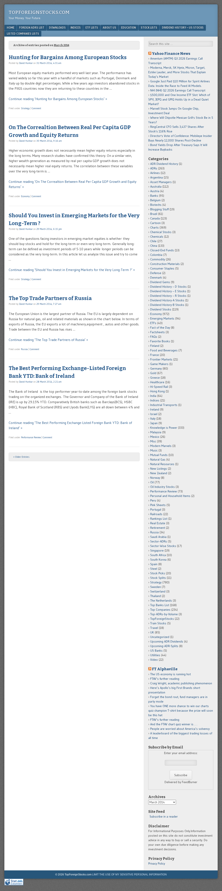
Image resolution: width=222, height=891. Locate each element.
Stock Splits (158, 578)
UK (152, 632)
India (153, 396)
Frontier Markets (161, 359)
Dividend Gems (160, 282)
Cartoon (155, 223)
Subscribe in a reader (164, 816)
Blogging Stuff (159, 209)
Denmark (156, 277)
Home (10, 27)
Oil (152, 482)
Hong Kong (157, 391)
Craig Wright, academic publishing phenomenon (181, 683)
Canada (155, 218)
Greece (155, 378)
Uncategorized (159, 637)
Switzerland (157, 591)
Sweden (155, 587)
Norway (155, 478)
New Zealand (158, 473)
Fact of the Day (160, 327)
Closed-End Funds (162, 250)
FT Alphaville (165, 669)
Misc (153, 441)
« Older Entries (21, 456)
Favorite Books (160, 341)
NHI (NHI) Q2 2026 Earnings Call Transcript (177, 90)
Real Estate (157, 523)
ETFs (153, 323)
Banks (154, 196)
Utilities (155, 655)
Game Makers (159, 364)
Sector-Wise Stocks (163, 546)
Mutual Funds (159, 455)
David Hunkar (26, 63)
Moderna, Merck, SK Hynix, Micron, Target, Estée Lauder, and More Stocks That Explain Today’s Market (177, 72)
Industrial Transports (163, 405)
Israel (153, 414)
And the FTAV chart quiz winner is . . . (174, 724)
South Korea (158, 560)
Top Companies (160, 610)
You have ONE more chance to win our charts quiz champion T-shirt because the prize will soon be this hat (180, 710)
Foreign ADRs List (31, 27)
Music (154, 450)
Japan (154, 423)
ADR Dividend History (164, 164)
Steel (153, 569)
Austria (154, 191)
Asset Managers (161, 182)
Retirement (157, 528)
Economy (25, 196)
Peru (153, 500)
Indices (75, 27)
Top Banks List (159, 605)
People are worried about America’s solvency (180, 729)
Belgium (155, 200)
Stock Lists (149, 27)
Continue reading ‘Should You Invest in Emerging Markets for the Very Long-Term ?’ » (72, 270)
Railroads (156, 514)
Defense (155, 273)
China (153, 246)
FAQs (153, 337)
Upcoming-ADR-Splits (164, 646)
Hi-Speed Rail (159, 387)
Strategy (25, 108)
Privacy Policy (156, 863)
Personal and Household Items (170, 496)
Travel (154, 628)
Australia (156, 186)
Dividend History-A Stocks (167, 300)
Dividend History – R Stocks (168, 296)
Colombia (156, 255)
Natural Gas (157, 459)
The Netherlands (161, 600)
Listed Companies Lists (23, 33)
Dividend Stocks (160, 309)
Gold (153, 373)
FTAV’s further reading (164, 679)
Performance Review (31, 437)
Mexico (154, 437)
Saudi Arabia (158, 537)
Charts (154, 227)
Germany (156, 368)
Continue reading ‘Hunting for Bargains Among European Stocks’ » (58, 99)
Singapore (157, 550)
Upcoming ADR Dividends (166, 641)
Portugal (155, 509)
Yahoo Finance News (171, 53)
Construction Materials (165, 264)
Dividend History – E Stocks (168, 291)
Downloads (57, 27)
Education (128, 27)
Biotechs (156, 205)
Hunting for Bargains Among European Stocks (68, 57)
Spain (153, 564)
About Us (109, 27)
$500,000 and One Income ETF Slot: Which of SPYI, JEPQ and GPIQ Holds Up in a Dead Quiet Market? (179, 99)
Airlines (155, 173)
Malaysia (155, 432)
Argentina (156, 177)
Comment (36, 108)
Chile (153, 241)
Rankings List (158, 519)
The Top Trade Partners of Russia (50, 298)
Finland (154, 346)
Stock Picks (157, 573)
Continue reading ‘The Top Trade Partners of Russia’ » (48, 340)
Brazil (153, 214)
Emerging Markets (162, 318)
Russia (24, 349)
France (154, 355)
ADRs (153, 168)
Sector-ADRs (158, 541)
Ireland (154, 409)
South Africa (158, 555)
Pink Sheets (158, 505)
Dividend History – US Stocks (183, 27)
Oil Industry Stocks (162, 487)
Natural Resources (162, 464)
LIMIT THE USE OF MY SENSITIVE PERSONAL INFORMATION (129, 874)
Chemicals (156, 237)
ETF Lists (91, 27)
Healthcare (157, 382)
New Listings (158, 469)
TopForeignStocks (162, 619)
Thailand (155, 596)
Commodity (157, 259)
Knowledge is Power (163, 428)
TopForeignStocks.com (39, 12)
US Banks (156, 650)
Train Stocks (158, 623)
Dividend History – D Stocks (168, 287)
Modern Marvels (160, 446)
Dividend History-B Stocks (167, 305)
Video (154, 660)
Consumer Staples (162, 268)
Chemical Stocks (160, 232)
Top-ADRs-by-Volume (164, 614)
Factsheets (157, 332)
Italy (152, 418)
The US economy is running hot (170, 674)
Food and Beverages (164, 350)
